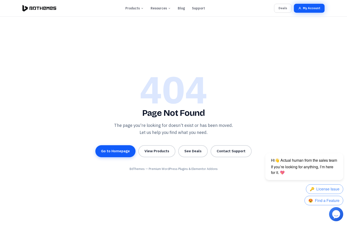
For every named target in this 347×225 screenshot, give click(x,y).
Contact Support (231, 151)
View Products (156, 151)
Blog (181, 8)
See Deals (193, 151)
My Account (311, 8)
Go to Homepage (115, 151)
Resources (159, 8)
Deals (283, 8)
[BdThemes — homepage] (39, 8)
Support (198, 8)
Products (132, 8)
